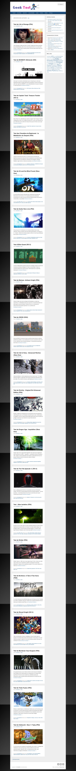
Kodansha (54, 62)
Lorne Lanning (34, 753)
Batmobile (39, 309)
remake (32, 754)
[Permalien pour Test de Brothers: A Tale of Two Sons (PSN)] (28, 597)
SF (60, 66)
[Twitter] (58, 764)
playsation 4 (15, 533)
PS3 (36, 568)
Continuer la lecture (18, 49)
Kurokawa (59, 62)
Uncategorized (19, 52)
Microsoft (34, 201)
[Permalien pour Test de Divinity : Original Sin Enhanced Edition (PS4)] (28, 412)
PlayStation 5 (55, 65)
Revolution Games (32, 164)
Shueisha (48, 68)
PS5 (61, 65)
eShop (32, 88)
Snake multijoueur (51, 40)
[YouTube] (61, 764)
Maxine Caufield (18, 53)
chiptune (30, 643)
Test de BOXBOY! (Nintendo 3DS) (25, 60)
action (52, 56)
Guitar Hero (38, 237)
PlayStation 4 (24, 53)
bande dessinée (56, 57)
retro (38, 643)
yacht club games (31, 644)
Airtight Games (29, 680)
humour (61, 61)
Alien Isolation (32, 532)
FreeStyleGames (33, 237)
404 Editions (49, 56)
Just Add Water (29, 753)
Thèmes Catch (62, 767)
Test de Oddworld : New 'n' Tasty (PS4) (27, 725)
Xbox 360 (25, 681)
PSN (38, 568)
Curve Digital (29, 345)
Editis (57, 59)
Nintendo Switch (56, 63)
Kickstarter (32, 163)
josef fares (17, 605)
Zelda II (26, 273)
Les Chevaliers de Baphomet (18, 164)
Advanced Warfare (34, 381)
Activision (28, 237)
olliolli (21, 346)
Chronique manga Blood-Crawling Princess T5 (55, 30)
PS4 (27, 53)
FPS (24, 382)
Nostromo (39, 532)
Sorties (46, 12)
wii (23, 127)
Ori (41, 201)
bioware (28, 461)
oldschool (18, 346)
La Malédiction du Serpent (39, 163)
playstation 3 (33, 568)
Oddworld (38, 753)
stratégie (48, 69)
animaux (61, 56)
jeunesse (51, 62)
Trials (39, 717)
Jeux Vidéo (19, 12)
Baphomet (28, 163)
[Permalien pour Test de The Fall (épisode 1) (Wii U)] (28, 488)
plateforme (18, 89)
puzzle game (22, 89)
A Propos (51, 12)
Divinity (28, 422)
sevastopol (29, 533)
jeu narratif (36, 52)
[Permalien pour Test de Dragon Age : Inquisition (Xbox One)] (28, 451)
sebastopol (25, 533)
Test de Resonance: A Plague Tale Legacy (54, 25)
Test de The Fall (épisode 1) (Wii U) (25, 469)
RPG (34, 423)
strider (15, 569)
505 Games (29, 604)
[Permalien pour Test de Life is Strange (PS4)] (28, 44)
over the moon (36, 497)
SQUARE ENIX (30, 53)
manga (50, 64)
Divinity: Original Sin (33, 422)
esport (22, 382)
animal (57, 56)
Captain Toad (29, 126)
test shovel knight (22, 644)
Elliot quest (34, 272)
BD (60, 57)
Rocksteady (27, 310)
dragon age (31, 461)
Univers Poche (51, 71)
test (33, 53)
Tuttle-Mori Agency (57, 69)
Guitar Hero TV (19, 238)
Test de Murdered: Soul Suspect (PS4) (26, 651)
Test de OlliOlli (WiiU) (21, 317)
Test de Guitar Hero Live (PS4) (24, 209)
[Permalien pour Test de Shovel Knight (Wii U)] (28, 634)
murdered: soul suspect (36, 680)
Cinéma (41, 12)
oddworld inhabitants (17, 754)
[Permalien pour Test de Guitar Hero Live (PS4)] (28, 228)
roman (48, 66)
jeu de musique (24, 238)
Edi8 (54, 59)
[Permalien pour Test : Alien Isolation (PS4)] (28, 524)
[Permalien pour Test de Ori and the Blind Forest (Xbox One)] (28, 193)
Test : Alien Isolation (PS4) (22, 504)
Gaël (28, 18)
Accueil (14, 12)
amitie (55, 56)
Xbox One (29, 202)
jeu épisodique (32, 52)
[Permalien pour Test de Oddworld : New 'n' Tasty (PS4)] (28, 745)
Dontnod (28, 52)
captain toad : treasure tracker (36, 126)
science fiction (54, 66)
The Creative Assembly (37, 533)
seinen (58, 66)
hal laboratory (36, 88)
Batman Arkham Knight (33, 309)
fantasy (56, 61)
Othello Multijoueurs (51, 43)
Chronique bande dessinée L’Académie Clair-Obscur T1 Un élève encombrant (55, 41)
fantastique (50, 61)
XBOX (26, 202)
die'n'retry (33, 345)
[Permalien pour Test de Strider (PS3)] (28, 559)
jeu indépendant (37, 345)
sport (55, 68)
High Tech (25, 12)
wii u (25, 127)
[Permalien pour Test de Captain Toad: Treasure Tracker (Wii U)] (28, 117)
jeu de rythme (29, 238)
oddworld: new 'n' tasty (24, 754)
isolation (36, 532)
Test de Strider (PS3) (20, 540)
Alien (29, 532)
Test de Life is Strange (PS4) (23, 24)
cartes (52, 59)
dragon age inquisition (37, 461)
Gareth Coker (30, 201)
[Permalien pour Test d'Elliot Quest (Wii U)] (28, 264)
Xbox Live (38, 382)
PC (20, 202)
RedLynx (33, 717)
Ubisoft (17, 718)
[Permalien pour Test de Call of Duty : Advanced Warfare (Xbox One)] (28, 374)
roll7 (25, 346)
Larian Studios (22, 423)
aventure (48, 57)
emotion (60, 59)
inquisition (15, 462)
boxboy (30, 88)
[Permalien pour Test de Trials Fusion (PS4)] (28, 707)
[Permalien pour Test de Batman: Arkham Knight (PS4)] (28, 299)
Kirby (39, 88)
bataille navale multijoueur (52, 46)
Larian (18, 423)
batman (28, 309)
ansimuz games (29, 272)
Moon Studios (38, 201)
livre (47, 63)
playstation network (27, 605)
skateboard (28, 346)
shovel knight (16, 644)
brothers (32, 604)
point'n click (25, 164)
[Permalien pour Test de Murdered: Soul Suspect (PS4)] (28, 670)
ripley (23, 533)
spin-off (20, 127)
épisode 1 (28, 497)
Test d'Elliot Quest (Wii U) (22, 244)
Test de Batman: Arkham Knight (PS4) (26, 280)
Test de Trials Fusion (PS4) (23, 688)
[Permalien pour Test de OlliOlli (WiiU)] (28, 336)
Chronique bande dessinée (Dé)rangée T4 (54, 27)
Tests (22, 201)
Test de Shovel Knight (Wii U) (23, 612)
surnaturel (50, 69)
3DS (27, 88)
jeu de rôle (39, 422)
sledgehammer (30, 382)
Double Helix (29, 568)
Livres (37, 12)
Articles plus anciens (15, 759)
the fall (20, 498)
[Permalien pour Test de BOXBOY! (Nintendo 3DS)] (28, 79)
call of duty (38, 381)
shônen (52, 68)
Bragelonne (48, 59)
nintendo (15, 89)
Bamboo (51, 57)
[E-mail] (63, 764)
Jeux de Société (31, 12)
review (18, 127)
